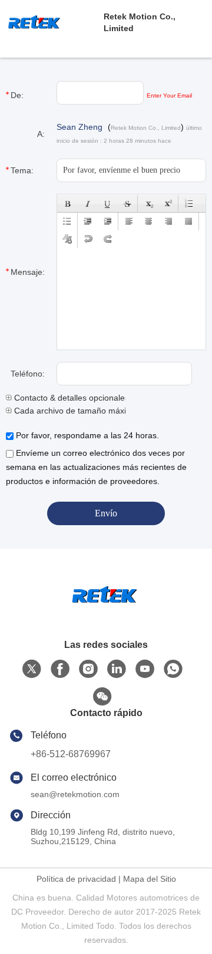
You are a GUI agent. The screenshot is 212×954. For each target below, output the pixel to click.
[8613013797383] (173, 669)
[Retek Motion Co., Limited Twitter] (31, 669)
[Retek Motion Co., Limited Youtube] (144, 669)
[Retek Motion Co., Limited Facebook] (60, 669)
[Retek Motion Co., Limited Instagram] (88, 669)
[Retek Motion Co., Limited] (52, 22)
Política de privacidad (76, 879)
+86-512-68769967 (71, 754)
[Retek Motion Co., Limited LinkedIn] (116, 669)
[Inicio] (106, 610)
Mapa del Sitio (149, 879)
